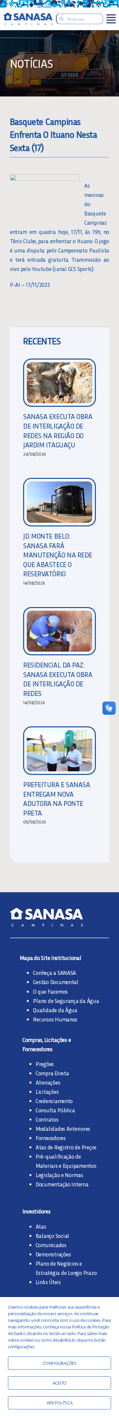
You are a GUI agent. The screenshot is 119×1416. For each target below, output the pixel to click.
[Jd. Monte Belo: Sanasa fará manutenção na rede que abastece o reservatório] (59, 502)
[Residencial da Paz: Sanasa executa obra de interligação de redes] (59, 631)
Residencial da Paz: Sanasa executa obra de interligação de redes (58, 679)
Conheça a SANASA (54, 972)
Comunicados (51, 1244)
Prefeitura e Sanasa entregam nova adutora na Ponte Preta (56, 799)
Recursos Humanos (55, 1019)
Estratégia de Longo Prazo (66, 1272)
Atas (41, 1226)
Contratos (47, 1119)
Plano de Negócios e (59, 1263)
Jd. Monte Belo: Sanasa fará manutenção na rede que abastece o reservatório (57, 554)
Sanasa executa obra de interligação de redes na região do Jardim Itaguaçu (58, 430)
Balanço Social (52, 1235)
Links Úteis (48, 1281)
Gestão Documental (55, 981)
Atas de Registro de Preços (66, 1147)
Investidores (36, 1211)
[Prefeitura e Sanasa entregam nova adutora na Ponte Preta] (59, 750)
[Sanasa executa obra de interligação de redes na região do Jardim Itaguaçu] (59, 383)
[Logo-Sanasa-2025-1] (28, 15)
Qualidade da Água (55, 1010)
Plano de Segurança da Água (66, 1000)
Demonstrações (53, 1254)
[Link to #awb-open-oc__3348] (111, 19)
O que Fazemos (50, 991)
